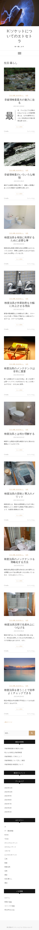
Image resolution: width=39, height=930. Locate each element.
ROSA (6, 835)
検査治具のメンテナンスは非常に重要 (19, 369)
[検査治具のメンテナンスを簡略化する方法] (19, 539)
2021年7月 (8, 804)
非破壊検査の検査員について (13, 764)
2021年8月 (8, 800)
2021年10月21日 (18, 309)
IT (5, 827)
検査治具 (7, 867)
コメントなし (31, 131)
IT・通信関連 (8, 831)
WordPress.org (9, 910)
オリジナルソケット (11, 843)
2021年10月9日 (19, 565)
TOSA (6, 839)
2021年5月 (8, 812)
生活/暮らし (20, 95)
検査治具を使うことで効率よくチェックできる (19, 691)
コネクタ (7, 851)
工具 (10, 95)
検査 (14, 95)
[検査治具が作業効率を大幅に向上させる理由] (19, 282)
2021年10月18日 (18, 375)
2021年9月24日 (19, 696)
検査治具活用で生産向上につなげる (19, 626)
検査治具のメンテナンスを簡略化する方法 (19, 560)
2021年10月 (8, 792)
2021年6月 (8, 808)
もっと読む (19, 126)
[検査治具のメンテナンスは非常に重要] (19, 348)
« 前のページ (8, 722)
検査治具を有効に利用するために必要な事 (19, 239)
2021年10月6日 (19, 631)
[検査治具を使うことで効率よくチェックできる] (19, 669)
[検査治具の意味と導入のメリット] (19, 473)
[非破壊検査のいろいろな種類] (19, 154)
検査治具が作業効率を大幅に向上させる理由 (19, 304)
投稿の (8, 902)
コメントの (9, 906)
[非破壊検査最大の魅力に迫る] (19, 79)
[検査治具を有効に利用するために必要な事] (19, 217)
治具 (27, 95)
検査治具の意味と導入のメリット (19, 495)
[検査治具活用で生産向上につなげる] (19, 604)
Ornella (6, 131)
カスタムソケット (10, 847)
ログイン (7, 898)
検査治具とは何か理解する (19, 433)
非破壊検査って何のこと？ (13, 756)
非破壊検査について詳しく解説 (14, 760)
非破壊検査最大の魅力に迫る (19, 101)
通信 (5, 883)
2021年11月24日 (18, 106)
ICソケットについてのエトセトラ (19, 35)
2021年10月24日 (18, 244)
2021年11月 (8, 788)
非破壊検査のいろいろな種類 (19, 176)
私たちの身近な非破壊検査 (13, 752)
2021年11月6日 (19, 181)
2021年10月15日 (18, 437)
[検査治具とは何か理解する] (19, 413)
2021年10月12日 (18, 500)
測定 (5, 875)
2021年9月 (8, 796)
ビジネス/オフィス (10, 855)
